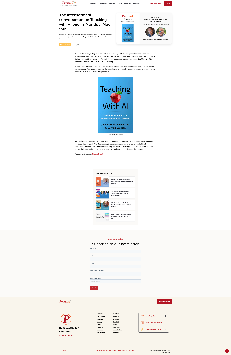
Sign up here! (97, 154)
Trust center (117, 327)
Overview (116, 319)
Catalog (100, 327)
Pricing (120, 4)
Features (100, 314)
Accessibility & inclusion (117, 331)
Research (116, 316)
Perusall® (64, 350)
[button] (94, 4)
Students (112, 4)
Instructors (103, 4)
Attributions (130, 350)
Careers (100, 330)
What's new (101, 333)
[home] (69, 3)
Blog (99, 325)
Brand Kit (116, 322)
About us (116, 314)
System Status (100, 350)
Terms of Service (111, 350)
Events (115, 325)
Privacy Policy (121, 350)
